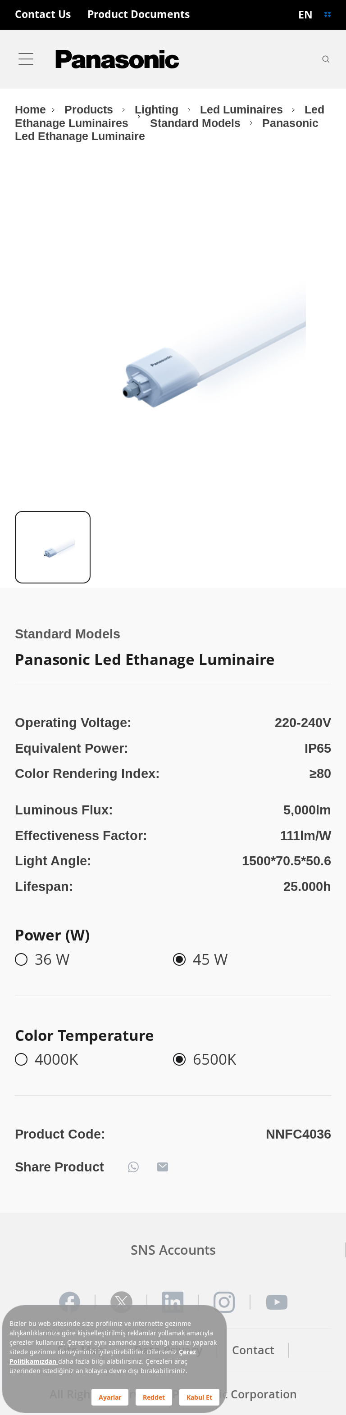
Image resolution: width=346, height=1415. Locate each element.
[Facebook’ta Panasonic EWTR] (70, 1302)
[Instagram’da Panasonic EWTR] (225, 1302)
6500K (214, 1059)
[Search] (325, 59)
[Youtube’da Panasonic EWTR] (276, 1302)
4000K (56, 1059)
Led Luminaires (243, 110)
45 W (210, 959)
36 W (52, 959)
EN (305, 15)
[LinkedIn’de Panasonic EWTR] (173, 1302)
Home (30, 110)
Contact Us (43, 14)
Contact (253, 1350)
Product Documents (138, 14)
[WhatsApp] (133, 1167)
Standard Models (197, 123)
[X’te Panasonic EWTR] (121, 1302)
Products (90, 110)
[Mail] (162, 1167)
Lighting (158, 110)
